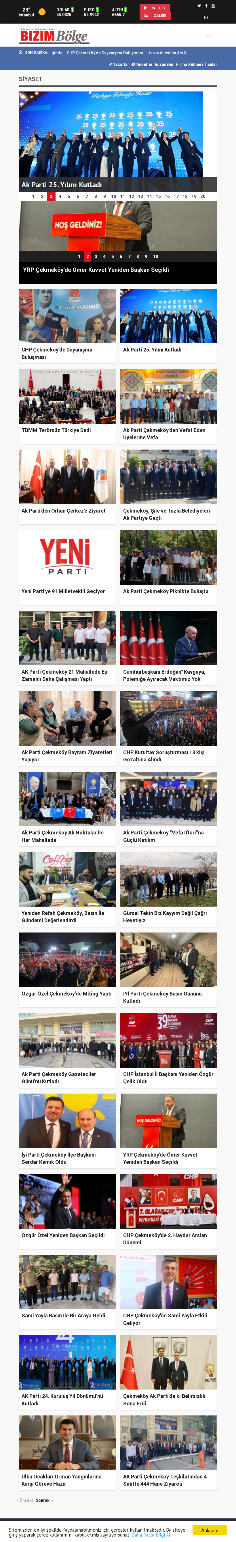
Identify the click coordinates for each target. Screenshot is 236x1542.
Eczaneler (164, 64)
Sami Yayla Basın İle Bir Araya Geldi (63, 1315)
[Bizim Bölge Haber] (55, 35)
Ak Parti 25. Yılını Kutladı (152, 350)
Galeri (159, 16)
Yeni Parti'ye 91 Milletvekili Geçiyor (63, 591)
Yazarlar (120, 64)
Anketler (144, 64)
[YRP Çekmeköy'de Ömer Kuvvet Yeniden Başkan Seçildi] (118, 225)
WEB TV (158, 8)
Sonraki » (45, 1500)
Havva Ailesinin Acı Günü (126, 53)
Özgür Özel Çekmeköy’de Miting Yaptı (67, 994)
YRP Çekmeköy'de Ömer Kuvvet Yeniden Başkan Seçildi (96, 269)
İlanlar (211, 64)
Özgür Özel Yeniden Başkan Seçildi (63, 1235)
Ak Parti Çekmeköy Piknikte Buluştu (165, 591)
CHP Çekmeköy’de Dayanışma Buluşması (60, 53)
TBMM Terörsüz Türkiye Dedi (56, 430)
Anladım (209, 1530)
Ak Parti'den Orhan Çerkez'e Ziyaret (64, 511)
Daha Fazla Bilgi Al (151, 1535)
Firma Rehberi (189, 64)
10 (155, 256)
